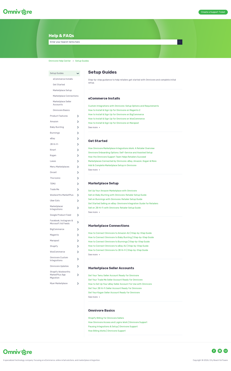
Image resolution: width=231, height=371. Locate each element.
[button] (78, 73)
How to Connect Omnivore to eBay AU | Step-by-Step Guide (118, 246)
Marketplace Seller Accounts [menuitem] (62, 103)
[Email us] (226, 351)
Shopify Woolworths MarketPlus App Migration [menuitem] (60, 274)
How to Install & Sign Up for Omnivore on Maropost (113, 123)
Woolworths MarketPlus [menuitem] (61, 195)
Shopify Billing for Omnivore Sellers (106, 318)
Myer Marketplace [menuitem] (59, 283)
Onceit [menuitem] (53, 172)
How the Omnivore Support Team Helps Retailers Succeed (117, 157)
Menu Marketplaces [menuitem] (59, 166)
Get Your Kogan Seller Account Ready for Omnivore (114, 292)
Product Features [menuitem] (59, 116)
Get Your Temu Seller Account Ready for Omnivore (113, 275)
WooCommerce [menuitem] (57, 251)
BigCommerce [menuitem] (57, 229)
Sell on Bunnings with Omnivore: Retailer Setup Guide (115, 199)
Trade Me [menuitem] (54, 189)
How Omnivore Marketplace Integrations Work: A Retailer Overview (121, 148)
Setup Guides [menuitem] (56, 73)
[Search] (179, 42)
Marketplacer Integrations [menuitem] (56, 207)
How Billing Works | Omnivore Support (107, 331)
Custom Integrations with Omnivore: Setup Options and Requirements (123, 106)
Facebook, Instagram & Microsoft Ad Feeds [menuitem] (61, 222)
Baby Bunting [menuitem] (57, 127)
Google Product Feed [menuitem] (60, 215)
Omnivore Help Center (60, 61)
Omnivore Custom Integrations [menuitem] (59, 259)
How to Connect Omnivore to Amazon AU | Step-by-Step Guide (120, 233)
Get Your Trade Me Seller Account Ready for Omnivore (115, 279)
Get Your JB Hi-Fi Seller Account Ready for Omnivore (115, 288)
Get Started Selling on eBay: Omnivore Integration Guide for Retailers (123, 203)
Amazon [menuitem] (54, 121)
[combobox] (113, 42)
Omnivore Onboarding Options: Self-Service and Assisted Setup (120, 152)
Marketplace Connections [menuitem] (65, 96)
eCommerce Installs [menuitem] (63, 79)
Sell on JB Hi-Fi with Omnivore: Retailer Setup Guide (114, 207)
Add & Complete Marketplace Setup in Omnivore (112, 165)
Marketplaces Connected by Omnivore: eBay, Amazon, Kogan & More (122, 161)
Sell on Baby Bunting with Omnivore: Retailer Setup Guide (117, 195)
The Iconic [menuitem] (55, 178)
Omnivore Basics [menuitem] (61, 110)
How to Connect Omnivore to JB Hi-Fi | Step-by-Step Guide (118, 250)
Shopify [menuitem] (54, 246)
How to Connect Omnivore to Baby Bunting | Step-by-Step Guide (121, 237)
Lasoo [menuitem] (53, 161)
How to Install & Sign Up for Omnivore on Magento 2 (114, 110)
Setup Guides (82, 61)
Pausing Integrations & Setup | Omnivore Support (113, 326)
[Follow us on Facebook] (214, 351)
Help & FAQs (61, 35)
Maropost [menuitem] (54, 240)
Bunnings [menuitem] (55, 133)
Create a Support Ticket (216, 2)
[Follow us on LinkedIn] (220, 351)
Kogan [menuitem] (53, 155)
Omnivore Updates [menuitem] (59, 266)
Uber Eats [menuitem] (55, 200)
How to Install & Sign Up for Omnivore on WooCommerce (116, 118)
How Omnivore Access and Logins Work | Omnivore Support (117, 322)
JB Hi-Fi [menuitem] (54, 144)
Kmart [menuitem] (53, 150)
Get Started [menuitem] (59, 84)
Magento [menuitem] (54, 235)
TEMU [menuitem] (53, 183)
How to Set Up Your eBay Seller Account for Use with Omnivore (120, 284)
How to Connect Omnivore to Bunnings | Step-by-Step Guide (119, 241)
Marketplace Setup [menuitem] (62, 90)
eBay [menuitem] (52, 138)
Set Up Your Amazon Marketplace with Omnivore (112, 190)
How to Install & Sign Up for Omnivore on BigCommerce (116, 114)
